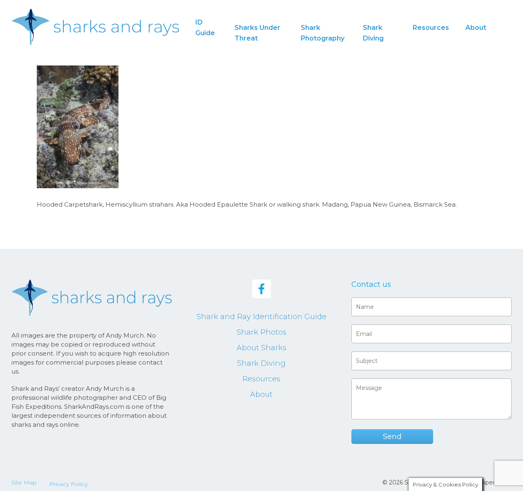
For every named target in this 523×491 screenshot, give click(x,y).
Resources (261, 378)
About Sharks (261, 347)
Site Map (24, 482)
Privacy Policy (68, 484)
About (261, 394)
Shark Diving (261, 363)
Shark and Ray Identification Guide (261, 316)
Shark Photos (261, 332)
